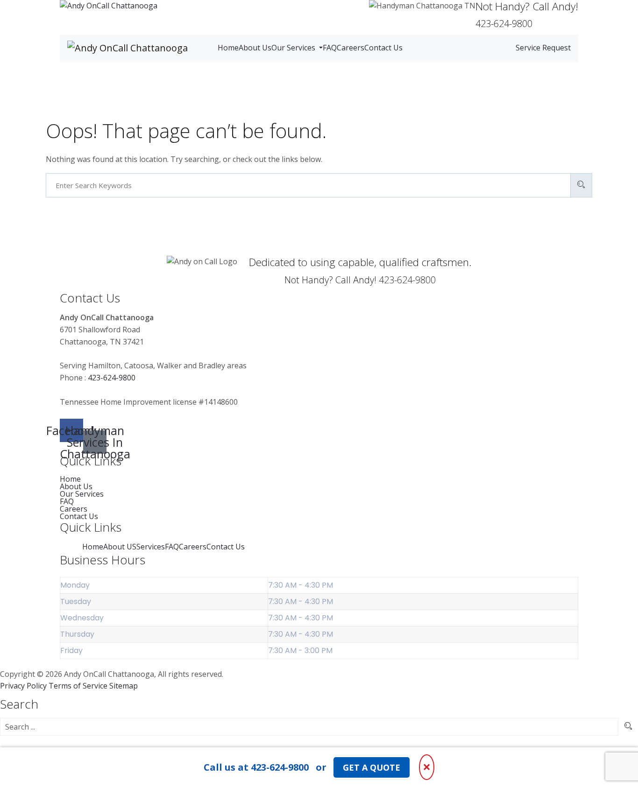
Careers (350, 47)
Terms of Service (78, 686)
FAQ (330, 47)
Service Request (543, 47)
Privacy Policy (23, 686)
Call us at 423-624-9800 (256, 767)
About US (119, 546)
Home (228, 47)
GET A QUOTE (371, 767)
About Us (255, 47)
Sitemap (123, 686)
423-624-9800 (407, 280)
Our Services (294, 47)
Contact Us (383, 47)
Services (150, 546)
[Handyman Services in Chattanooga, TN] (108, 6)
